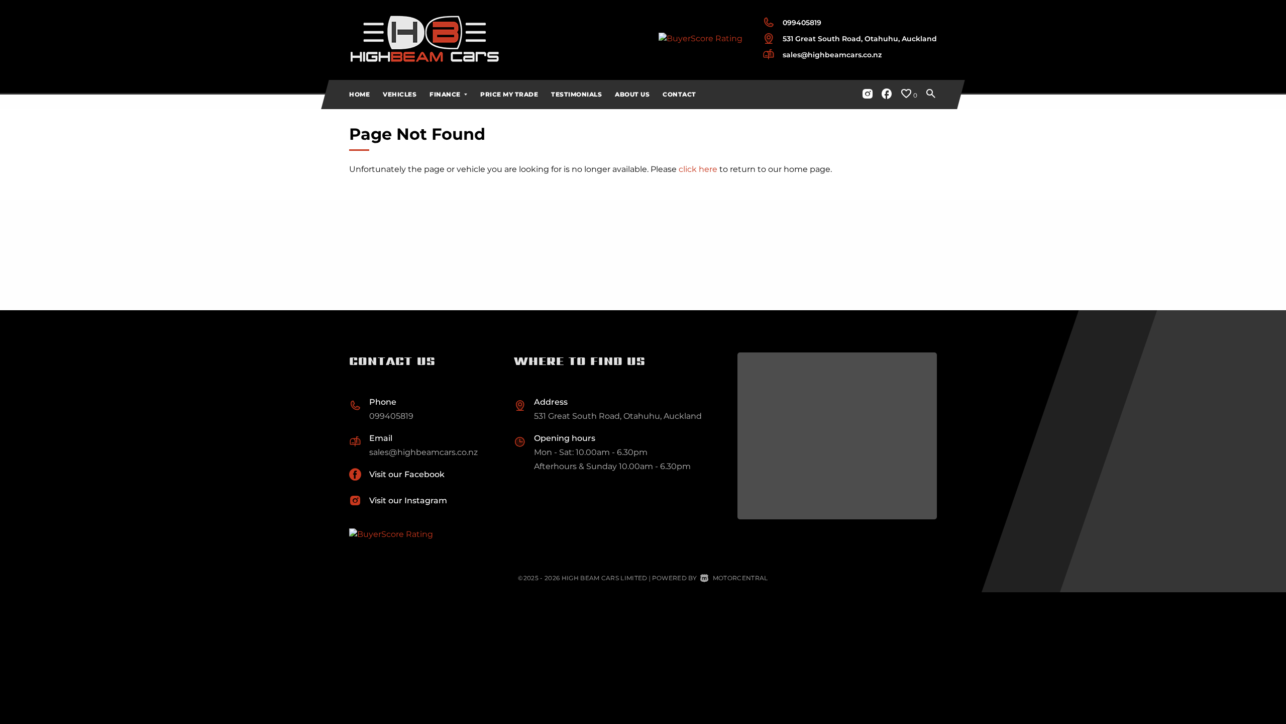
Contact (679, 94)
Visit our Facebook (407, 474)
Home (359, 94)
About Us (632, 94)
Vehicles (399, 94)
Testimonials (576, 94)
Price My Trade (509, 94)
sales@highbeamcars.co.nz (832, 54)
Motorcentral (740, 578)
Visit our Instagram (408, 500)
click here (698, 169)
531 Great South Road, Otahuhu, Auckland (860, 38)
